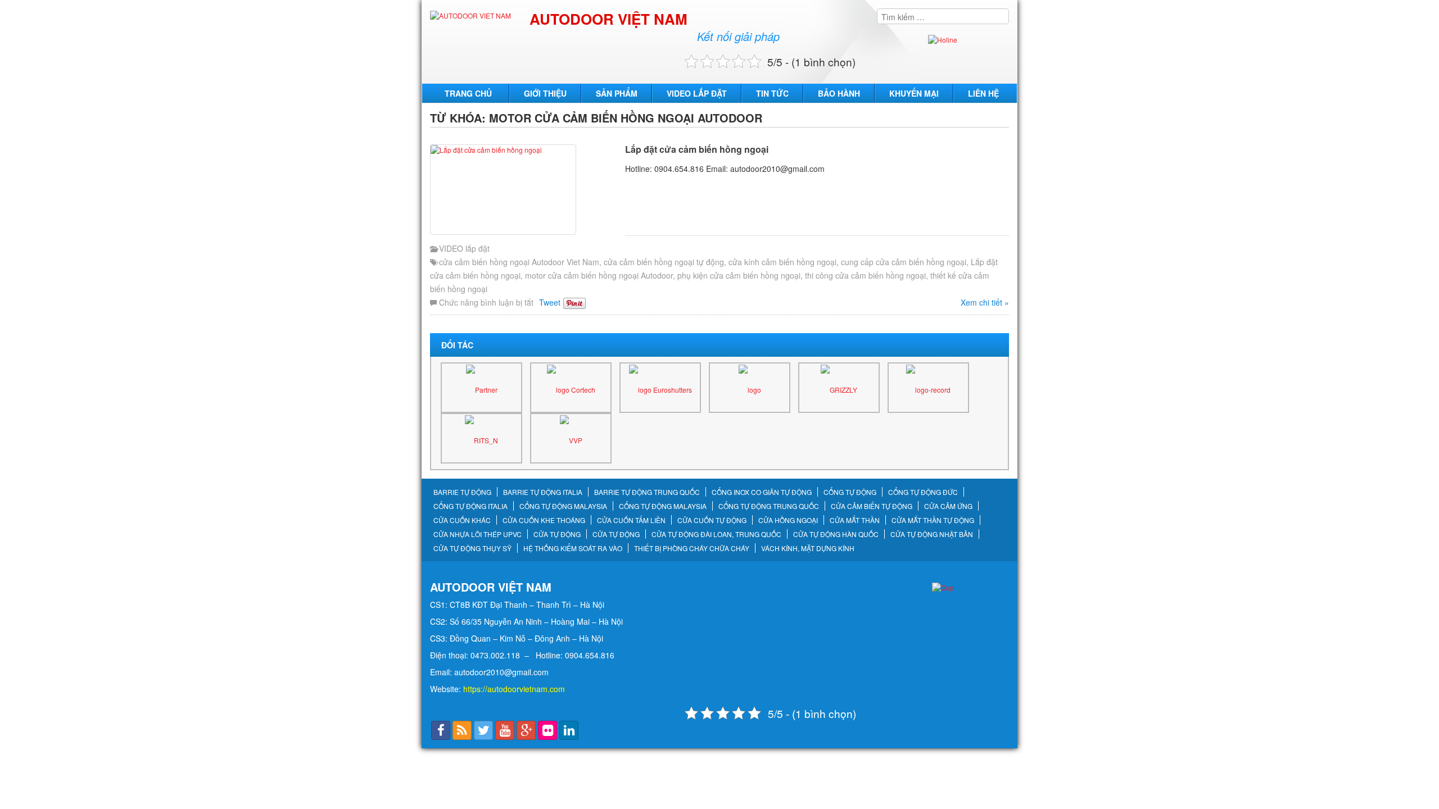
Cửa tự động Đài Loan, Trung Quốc (716, 534)
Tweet (549, 302)
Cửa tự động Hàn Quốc (836, 534)
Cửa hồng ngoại (788, 520)
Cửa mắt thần (855, 520)
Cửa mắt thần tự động (933, 520)
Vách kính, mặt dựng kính (807, 548)
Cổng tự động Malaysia (563, 506)
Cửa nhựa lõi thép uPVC (477, 534)
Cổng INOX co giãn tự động (762, 492)
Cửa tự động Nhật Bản (931, 534)
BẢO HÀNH (839, 93)
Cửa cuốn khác (462, 520)
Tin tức (772, 93)
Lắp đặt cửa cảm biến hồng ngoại (696, 149)
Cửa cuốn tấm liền (631, 520)
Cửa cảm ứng (948, 506)
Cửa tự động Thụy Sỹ (472, 548)
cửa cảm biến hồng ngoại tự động (664, 261)
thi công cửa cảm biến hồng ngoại (865, 275)
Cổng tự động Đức (923, 492)
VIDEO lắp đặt (697, 93)
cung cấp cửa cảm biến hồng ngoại (903, 261)
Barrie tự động (462, 492)
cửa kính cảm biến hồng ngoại (782, 261)
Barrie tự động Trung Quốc (647, 492)
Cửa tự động (557, 534)
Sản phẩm (616, 93)
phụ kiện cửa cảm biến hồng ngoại (738, 275)
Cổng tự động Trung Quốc (768, 506)
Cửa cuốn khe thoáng (544, 520)
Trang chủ (468, 93)
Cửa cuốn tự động (711, 520)
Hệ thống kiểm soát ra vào (572, 548)
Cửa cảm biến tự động (871, 506)
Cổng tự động (849, 492)
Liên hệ (983, 93)
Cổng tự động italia (470, 506)
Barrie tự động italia (542, 492)
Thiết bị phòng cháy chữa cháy (691, 548)
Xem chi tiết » (985, 302)
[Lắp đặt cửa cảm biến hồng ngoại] (524, 189)
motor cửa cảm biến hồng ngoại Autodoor (599, 275)
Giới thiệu (545, 93)
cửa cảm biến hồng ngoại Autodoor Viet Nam (519, 261)
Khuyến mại (914, 93)
